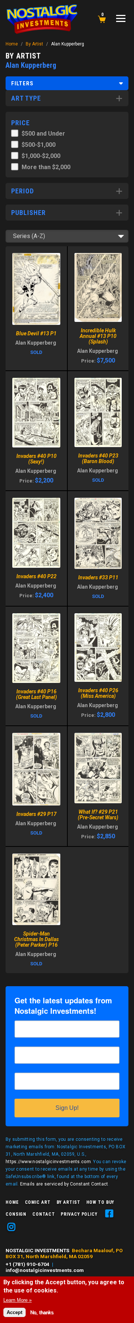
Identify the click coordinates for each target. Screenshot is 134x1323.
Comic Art (38, 1202)
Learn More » (17, 1300)
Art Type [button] (26, 98)
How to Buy (100, 1202)
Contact (43, 1214)
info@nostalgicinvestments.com (45, 1270)
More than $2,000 (46, 167)
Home (12, 44)
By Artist (34, 44)
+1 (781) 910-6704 (28, 1264)
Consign (16, 1214)
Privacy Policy (79, 1214)
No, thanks (42, 1312)
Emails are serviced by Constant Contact (64, 1184)
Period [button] (22, 191)
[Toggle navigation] (120, 18)
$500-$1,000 (38, 144)
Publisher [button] (28, 212)
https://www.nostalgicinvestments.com (48, 1161)
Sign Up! (67, 1108)
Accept (14, 1312)
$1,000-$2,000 (41, 155)
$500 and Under (43, 133)
